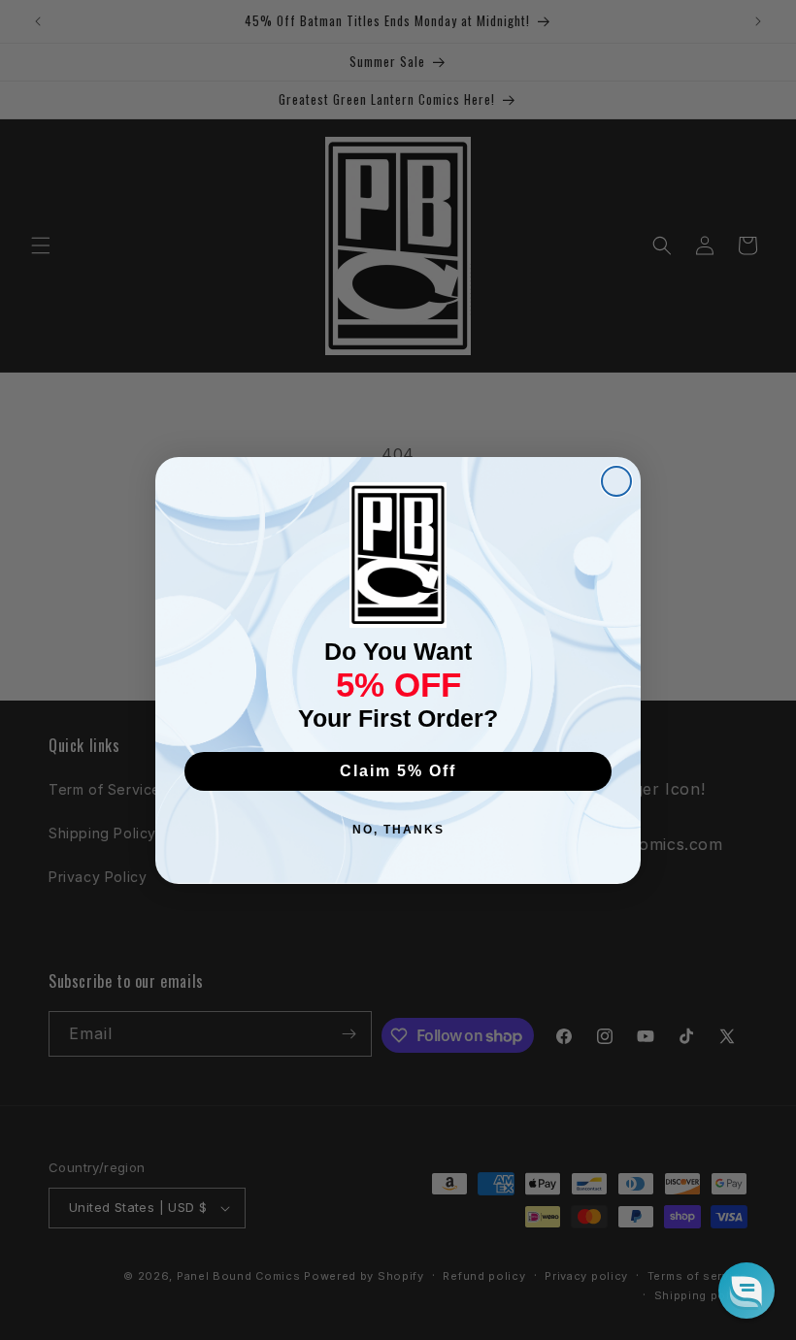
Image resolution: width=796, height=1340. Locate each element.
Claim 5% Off (398, 771)
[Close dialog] (616, 481)
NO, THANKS (398, 829)
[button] (746, 1290)
